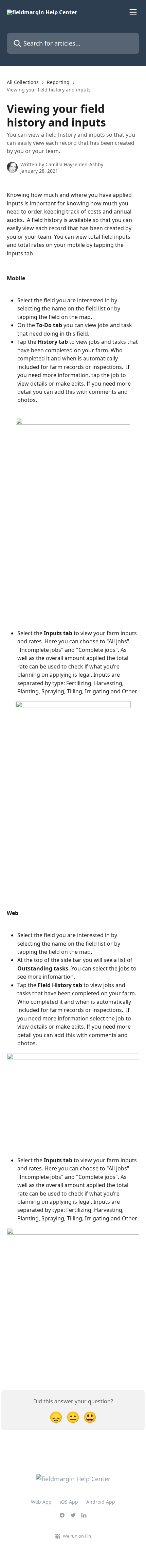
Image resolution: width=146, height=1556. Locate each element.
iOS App (69, 1502)
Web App (41, 1502)
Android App (100, 1502)
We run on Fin (77, 1536)
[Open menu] (133, 12)
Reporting (58, 82)
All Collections (23, 82)
